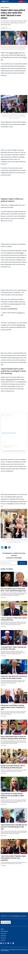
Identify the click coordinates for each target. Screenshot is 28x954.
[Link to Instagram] (3, 943)
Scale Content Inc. (16, 916)
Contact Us (3, 940)
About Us (2, 929)
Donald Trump (21, 325)
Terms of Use (3, 938)
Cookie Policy (3, 935)
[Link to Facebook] (1, 943)
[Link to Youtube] (8, 943)
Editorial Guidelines (4, 931)
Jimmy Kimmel (10, 379)
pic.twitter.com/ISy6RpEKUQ (9, 308)
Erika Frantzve (14, 501)
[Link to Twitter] (6, 943)
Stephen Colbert (13, 52)
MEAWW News (4, 916)
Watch (21, 1)
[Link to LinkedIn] (13, 943)
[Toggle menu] (25, 1)
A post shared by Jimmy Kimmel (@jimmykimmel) (14, 450)
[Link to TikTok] (10, 943)
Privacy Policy (3, 933)
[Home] (5, 1)
